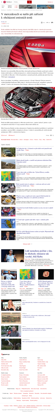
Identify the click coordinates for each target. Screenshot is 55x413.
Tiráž (24, 405)
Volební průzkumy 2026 (6, 361)
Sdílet (49, 22)
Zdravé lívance (4, 379)
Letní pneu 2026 (41, 375)
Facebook (6, 405)
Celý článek (46, 265)
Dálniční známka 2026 (43, 377)
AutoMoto (18, 187)
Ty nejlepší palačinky (6, 375)
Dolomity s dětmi (23, 385)
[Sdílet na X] (53, 135)
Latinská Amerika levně (24, 383)
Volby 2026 (3, 359)
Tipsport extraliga (41, 363)
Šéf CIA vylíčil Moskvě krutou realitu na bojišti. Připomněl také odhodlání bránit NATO (35, 232)
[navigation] (2, 2)
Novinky (3, 21)
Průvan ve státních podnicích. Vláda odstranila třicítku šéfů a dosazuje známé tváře (8, 283)
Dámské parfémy (35, 398)
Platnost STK (40, 385)
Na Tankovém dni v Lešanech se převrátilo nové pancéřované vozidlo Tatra (34, 149)
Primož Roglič (22, 367)
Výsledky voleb (4, 363)
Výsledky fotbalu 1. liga (43, 361)
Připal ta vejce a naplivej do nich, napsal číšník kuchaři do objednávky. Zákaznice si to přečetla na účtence (33, 197)
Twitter (11, 405)
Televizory (18, 400)
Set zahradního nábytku (46, 393)
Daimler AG (49, 139)
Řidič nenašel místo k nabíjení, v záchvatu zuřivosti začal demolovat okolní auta (33, 185)
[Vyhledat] (29, 2)
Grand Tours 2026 (23, 369)
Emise (31, 139)
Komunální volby (5, 369)
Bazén (11, 393)
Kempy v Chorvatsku (24, 375)
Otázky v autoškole (42, 383)
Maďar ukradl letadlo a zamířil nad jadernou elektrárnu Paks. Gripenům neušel (34, 161)
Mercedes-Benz (14, 139)
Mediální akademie (31, 405)
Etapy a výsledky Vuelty (24, 361)
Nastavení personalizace (31, 407)
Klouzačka (37, 393)
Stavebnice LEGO (26, 398)
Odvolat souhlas (21, 407)
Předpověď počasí (26, 388)
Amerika (18, 235)
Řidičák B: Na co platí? (43, 381)
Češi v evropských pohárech (27, 391)
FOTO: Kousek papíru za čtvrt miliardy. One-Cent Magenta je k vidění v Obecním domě (45, 283)
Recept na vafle (4, 383)
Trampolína (25, 393)
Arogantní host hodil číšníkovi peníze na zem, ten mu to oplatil (34, 208)
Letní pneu (42, 398)
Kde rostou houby (35, 388)
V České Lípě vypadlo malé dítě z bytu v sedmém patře (32, 220)
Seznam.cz (50, 2)
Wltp (44, 139)
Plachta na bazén (18, 393)
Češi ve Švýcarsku (23, 381)
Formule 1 (40, 367)
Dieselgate (26, 139)
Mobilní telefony (17, 398)
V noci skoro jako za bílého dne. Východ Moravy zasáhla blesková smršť (32, 173)
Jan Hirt (21, 363)
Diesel (21, 139)
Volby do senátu (4, 367)
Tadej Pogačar (22, 365)
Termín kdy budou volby (6, 365)
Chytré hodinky (25, 400)
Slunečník (31, 393)
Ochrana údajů (46, 405)
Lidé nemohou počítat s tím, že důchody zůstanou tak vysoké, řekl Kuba (38, 253)
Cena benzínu (43, 388)
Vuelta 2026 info (23, 359)
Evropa (17, 163)
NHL (39, 369)
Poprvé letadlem (23, 377)
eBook (44, 22)
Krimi (17, 152)
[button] (27, 51)
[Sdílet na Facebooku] (51, 135)
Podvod (36, 139)
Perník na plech (4, 385)
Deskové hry (49, 398)
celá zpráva (11, 77)
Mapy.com (18, 388)
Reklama (16, 405)
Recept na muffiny (5, 377)
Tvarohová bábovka (5, 381)
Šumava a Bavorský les (24, 379)
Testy (40, 139)
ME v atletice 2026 (42, 365)
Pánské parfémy (33, 400)
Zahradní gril (25, 395)
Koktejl (17, 199)
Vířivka (30, 395)
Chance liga (40, 359)
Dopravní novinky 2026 (43, 379)
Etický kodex (39, 405)
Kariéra (20, 405)
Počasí (17, 175)
